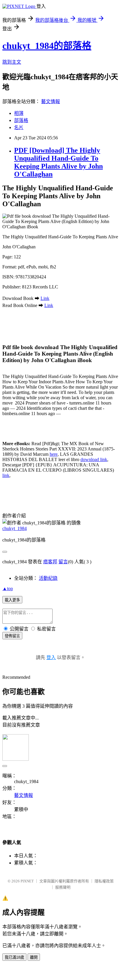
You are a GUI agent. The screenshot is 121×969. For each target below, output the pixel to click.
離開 (34, 957)
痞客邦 (50, 561)
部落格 (21, 120)
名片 (18, 127)
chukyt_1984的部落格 (46, 45)
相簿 (18, 113)
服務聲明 (62, 887)
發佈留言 (12, 636)
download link (93, 459)
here (54, 454)
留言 (63, 561)
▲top (7, 588)
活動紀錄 (48, 578)
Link (45, 298)
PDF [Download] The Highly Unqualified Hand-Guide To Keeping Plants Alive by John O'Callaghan (58, 162)
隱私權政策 (104, 881)
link (5, 475)
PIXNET (27, 881)
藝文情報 (50, 101)
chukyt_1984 (14, 528)
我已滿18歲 (14, 957)
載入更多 (12, 600)
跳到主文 (11, 62)
